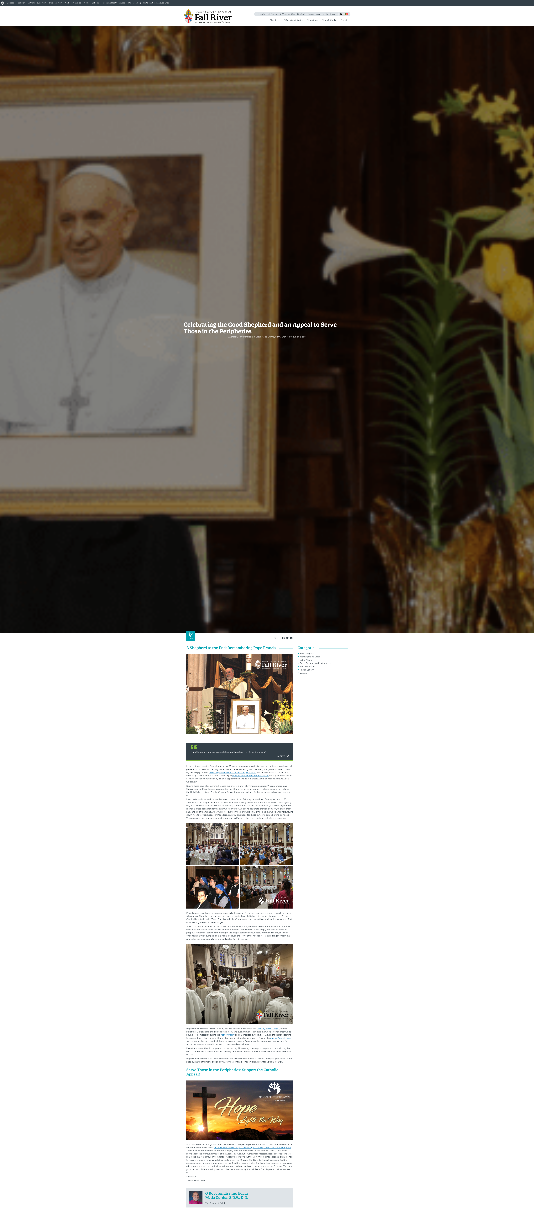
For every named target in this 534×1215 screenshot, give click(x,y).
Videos (303, 673)
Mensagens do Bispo (310, 656)
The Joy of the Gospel (268, 1028)
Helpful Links (313, 14)
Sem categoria (307, 653)
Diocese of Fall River (16, 3)
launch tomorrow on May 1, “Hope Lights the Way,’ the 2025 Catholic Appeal (252, 1147)
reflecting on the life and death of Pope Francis (232, 772)
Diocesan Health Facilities (113, 3)
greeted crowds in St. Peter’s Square (250, 775)
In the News (306, 660)
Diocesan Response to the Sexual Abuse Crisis (148, 3)
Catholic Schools (91, 3)
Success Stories (308, 666)
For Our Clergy (329, 14)
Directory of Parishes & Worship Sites (276, 14)
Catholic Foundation (37, 3)
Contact (301, 14)
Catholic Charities (73, 3)
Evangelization (55, 3)
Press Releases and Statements (315, 663)
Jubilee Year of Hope (280, 1038)
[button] (346, 14)
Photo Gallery (307, 669)
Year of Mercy (228, 1034)
